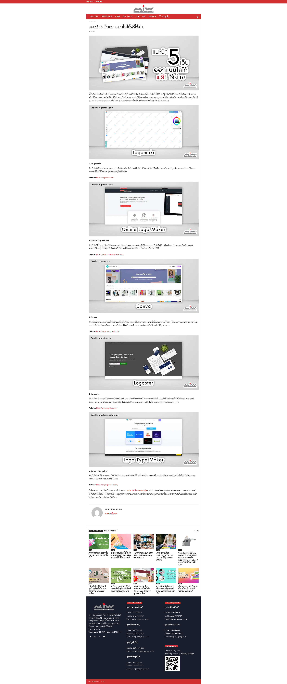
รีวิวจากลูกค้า (164, 16)
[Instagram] (95, 636)
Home (90, 21)
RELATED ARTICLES (95, 530)
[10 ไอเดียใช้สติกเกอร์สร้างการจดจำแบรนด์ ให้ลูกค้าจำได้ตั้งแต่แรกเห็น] (166, 576)
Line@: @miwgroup (172, 650)
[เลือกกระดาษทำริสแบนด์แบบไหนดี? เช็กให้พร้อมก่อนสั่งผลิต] (188, 576)
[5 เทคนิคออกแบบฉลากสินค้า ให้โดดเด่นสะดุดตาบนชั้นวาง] (144, 542)
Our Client (141, 16)
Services (94, 16)
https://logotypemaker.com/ (107, 484)
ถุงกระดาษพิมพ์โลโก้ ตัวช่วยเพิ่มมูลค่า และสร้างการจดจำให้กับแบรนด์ (121, 555)
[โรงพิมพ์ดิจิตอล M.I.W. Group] (143, 8)
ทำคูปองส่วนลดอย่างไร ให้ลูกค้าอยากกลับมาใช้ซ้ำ (98, 555)
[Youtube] (104, 636)
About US (89, 2)
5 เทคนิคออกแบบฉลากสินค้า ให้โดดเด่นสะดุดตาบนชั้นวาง (143, 555)
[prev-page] (195, 531)
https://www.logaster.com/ (106, 408)
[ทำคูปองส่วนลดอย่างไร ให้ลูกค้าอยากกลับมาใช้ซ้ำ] (99, 542)
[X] (100, 636)
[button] (197, 16)
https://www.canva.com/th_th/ (107, 331)
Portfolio (127, 16)
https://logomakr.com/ (105, 177)
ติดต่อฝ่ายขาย (107, 16)
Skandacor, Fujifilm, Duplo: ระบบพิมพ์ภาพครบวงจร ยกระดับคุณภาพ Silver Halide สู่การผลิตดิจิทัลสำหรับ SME (188, 558)
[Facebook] (91, 636)
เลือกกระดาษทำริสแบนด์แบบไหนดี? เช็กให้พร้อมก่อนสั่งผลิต (188, 588)
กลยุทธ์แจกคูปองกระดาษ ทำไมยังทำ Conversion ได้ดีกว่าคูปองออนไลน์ (142, 590)
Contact (99, 2)
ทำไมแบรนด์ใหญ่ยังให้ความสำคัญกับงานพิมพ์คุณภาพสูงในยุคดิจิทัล (121, 588)
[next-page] (197, 531)
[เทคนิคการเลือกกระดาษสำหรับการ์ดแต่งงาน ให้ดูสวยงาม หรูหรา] (166, 542)
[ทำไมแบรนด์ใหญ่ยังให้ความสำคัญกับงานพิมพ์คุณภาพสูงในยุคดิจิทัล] (121, 576)
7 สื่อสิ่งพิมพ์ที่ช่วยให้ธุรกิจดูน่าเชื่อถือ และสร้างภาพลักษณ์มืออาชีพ (97, 590)
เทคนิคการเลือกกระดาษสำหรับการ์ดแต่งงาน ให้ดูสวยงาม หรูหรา (164, 556)
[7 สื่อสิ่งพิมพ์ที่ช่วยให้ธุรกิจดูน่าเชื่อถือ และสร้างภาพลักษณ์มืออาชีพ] (99, 576)
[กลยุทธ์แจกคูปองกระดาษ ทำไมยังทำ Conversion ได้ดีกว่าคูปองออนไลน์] (144, 576)
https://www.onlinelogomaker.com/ (110, 254)
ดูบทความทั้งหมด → (112, 513)
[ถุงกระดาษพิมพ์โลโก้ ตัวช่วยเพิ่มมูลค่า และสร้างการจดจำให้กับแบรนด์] (121, 542)
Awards (152, 16)
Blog (117, 16)
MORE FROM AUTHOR (110, 530)
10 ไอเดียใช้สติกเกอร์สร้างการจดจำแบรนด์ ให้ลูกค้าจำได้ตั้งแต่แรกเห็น (165, 590)
